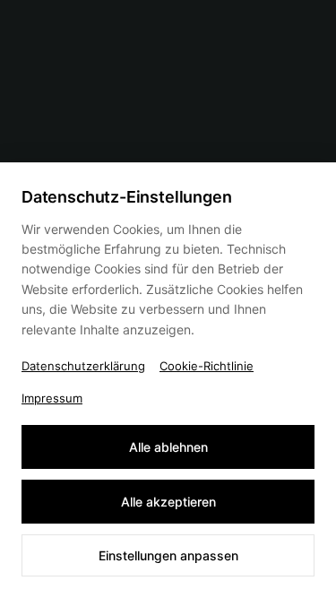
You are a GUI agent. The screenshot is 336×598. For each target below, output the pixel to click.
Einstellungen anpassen (168, 555)
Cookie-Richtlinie (206, 366)
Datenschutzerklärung (83, 366)
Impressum (52, 398)
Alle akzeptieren (168, 501)
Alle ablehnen (168, 447)
